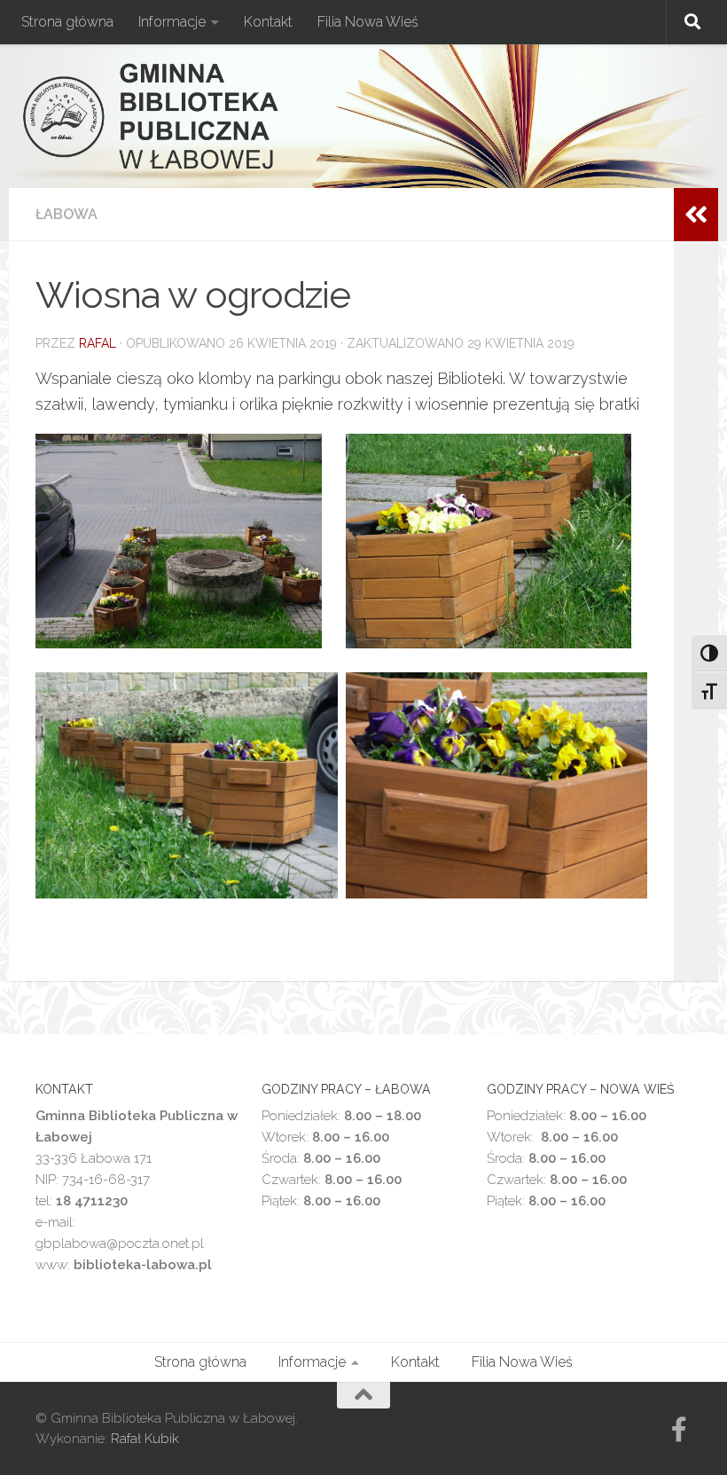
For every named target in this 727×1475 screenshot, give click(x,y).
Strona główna (67, 21)
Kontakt (268, 21)
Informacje (172, 21)
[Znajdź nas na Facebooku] (679, 1429)
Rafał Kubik (145, 1439)
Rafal (97, 343)
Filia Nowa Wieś (367, 21)
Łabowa (66, 214)
